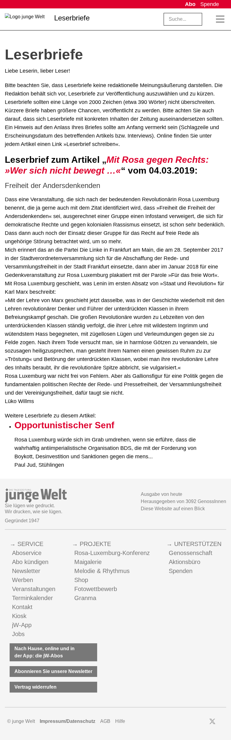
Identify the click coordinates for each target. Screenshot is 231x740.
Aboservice (27, 553)
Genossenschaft (190, 553)
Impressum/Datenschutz (67, 721)
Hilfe (120, 721)
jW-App (22, 625)
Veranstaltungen (33, 589)
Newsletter (26, 571)
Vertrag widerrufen (35, 687)
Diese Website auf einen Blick (173, 508)
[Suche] (209, 19)
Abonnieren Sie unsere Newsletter (53, 671)
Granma (85, 598)
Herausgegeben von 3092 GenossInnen (183, 501)
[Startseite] (25, 20)
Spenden (180, 571)
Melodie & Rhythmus (102, 571)
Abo (190, 4)
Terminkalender (32, 598)
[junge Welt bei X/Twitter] (212, 721)
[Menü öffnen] (220, 19)
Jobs (18, 634)
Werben (22, 580)
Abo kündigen (30, 562)
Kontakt (22, 607)
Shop (81, 580)
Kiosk (19, 616)
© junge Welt (21, 721)
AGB (105, 721)
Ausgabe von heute (161, 494)
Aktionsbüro (184, 562)
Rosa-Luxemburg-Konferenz (112, 553)
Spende (209, 4)
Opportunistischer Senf (64, 425)
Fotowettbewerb (95, 589)
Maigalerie (88, 562)
